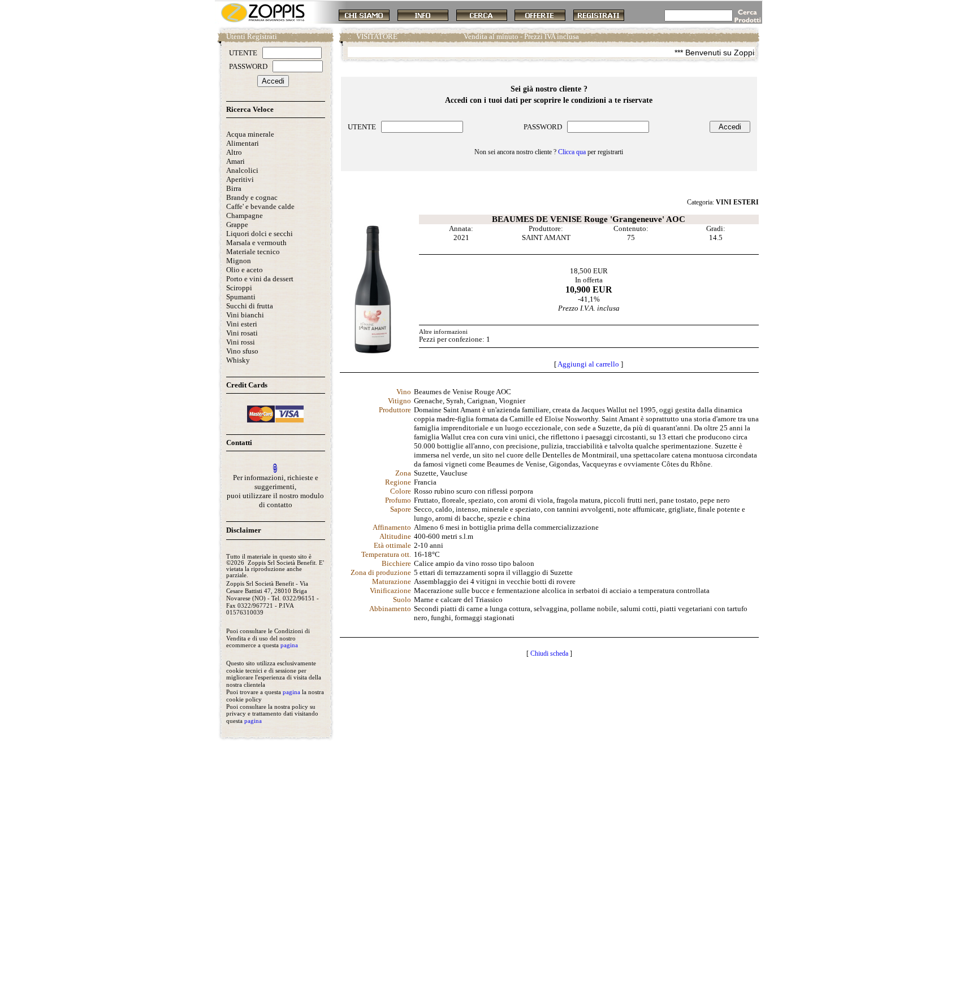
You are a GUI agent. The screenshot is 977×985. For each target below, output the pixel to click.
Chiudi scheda (549, 653)
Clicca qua (572, 152)
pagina (289, 645)
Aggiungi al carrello (588, 364)
